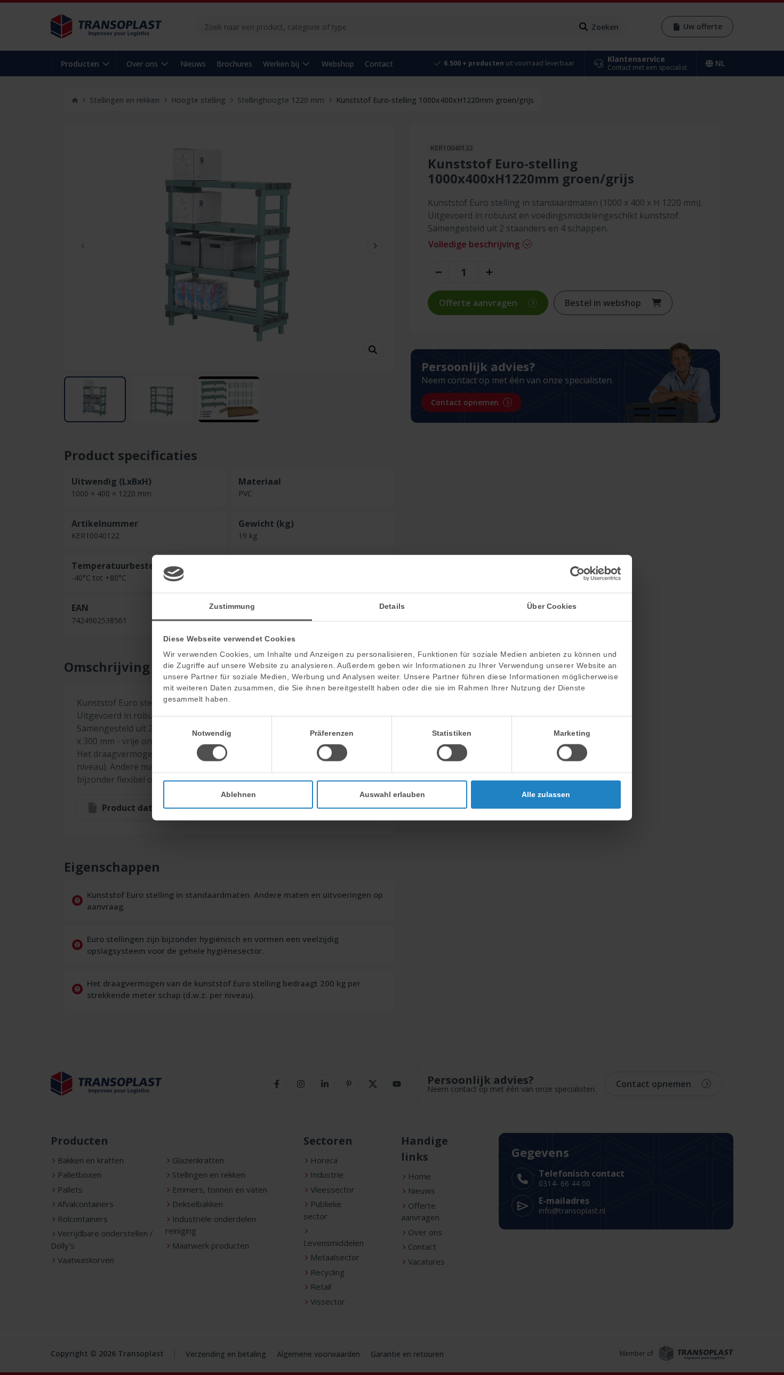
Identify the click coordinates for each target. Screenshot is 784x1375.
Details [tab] (392, 606)
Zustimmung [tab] (232, 606)
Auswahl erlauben (392, 794)
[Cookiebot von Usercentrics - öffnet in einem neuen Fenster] (574, 573)
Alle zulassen (546, 794)
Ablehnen (238, 794)
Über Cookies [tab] (552, 606)
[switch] (332, 752)
